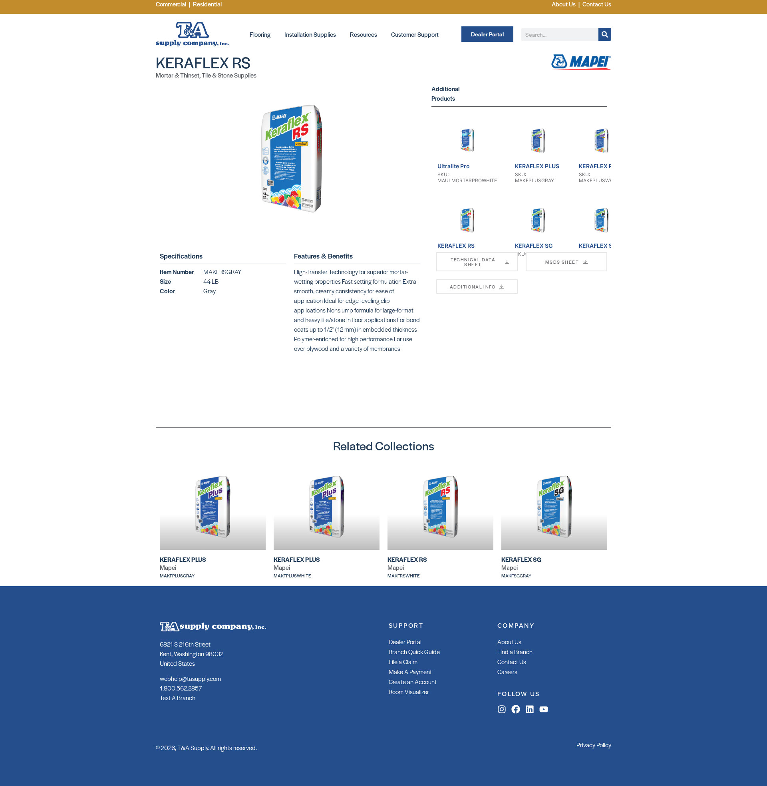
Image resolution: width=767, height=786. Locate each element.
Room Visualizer (409, 691)
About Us (509, 641)
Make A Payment (410, 671)
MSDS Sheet (562, 261)
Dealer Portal (405, 641)
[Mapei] (581, 69)
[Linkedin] (529, 709)
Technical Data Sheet (473, 262)
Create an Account (413, 681)
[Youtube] (543, 709)
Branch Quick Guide (414, 651)
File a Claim (403, 661)
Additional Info (472, 286)
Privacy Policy (593, 744)
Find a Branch (515, 651)
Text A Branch (177, 697)
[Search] (604, 34)
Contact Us (511, 661)
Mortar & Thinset (177, 75)
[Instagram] (501, 709)
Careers (507, 671)
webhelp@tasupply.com (190, 678)
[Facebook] (515, 709)
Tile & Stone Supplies (229, 75)
